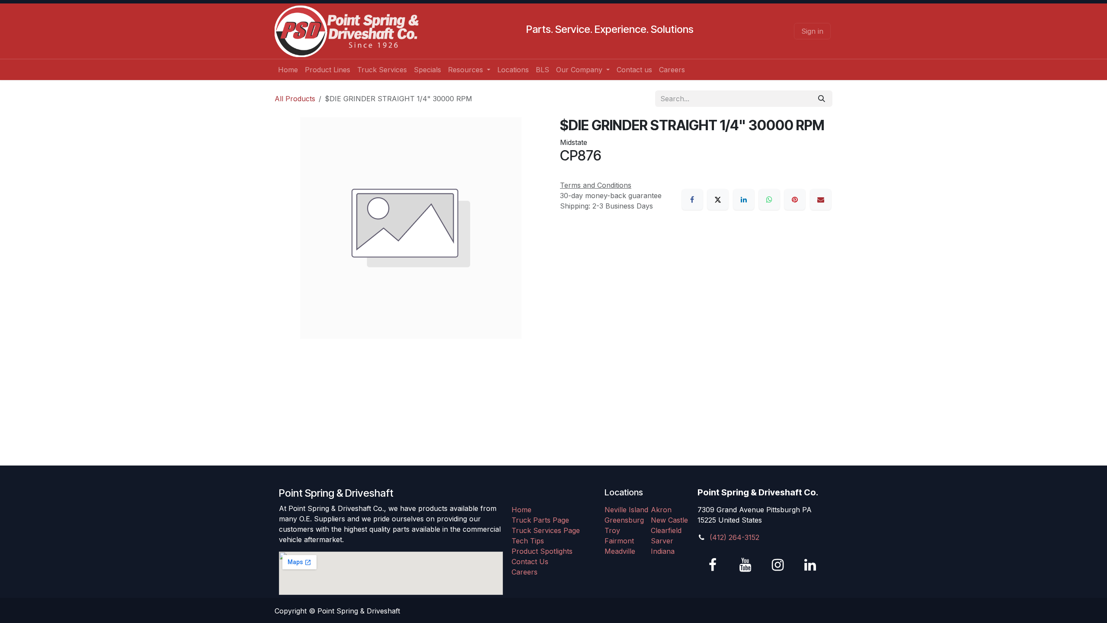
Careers (525, 572)
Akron (661, 509)
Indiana (663, 551)
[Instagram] (777, 565)
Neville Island (626, 509)
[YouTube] (745, 565)
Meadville (620, 551)
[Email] (820, 199)
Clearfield (666, 530)
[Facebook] (692, 199)
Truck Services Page (546, 530)
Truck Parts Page (540, 520)
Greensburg (624, 520)
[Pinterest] (794, 199)
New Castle (669, 520)
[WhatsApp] (769, 199)
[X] (717, 199)
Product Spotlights (542, 551)
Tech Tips (528, 540)
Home (521, 509)
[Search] (821, 98)
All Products (295, 98)
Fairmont (619, 540)
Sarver (662, 540)
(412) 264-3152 (734, 537)
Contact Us (530, 561)
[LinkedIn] (743, 199)
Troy (612, 530)
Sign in (812, 31)
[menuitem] (288, 69)
